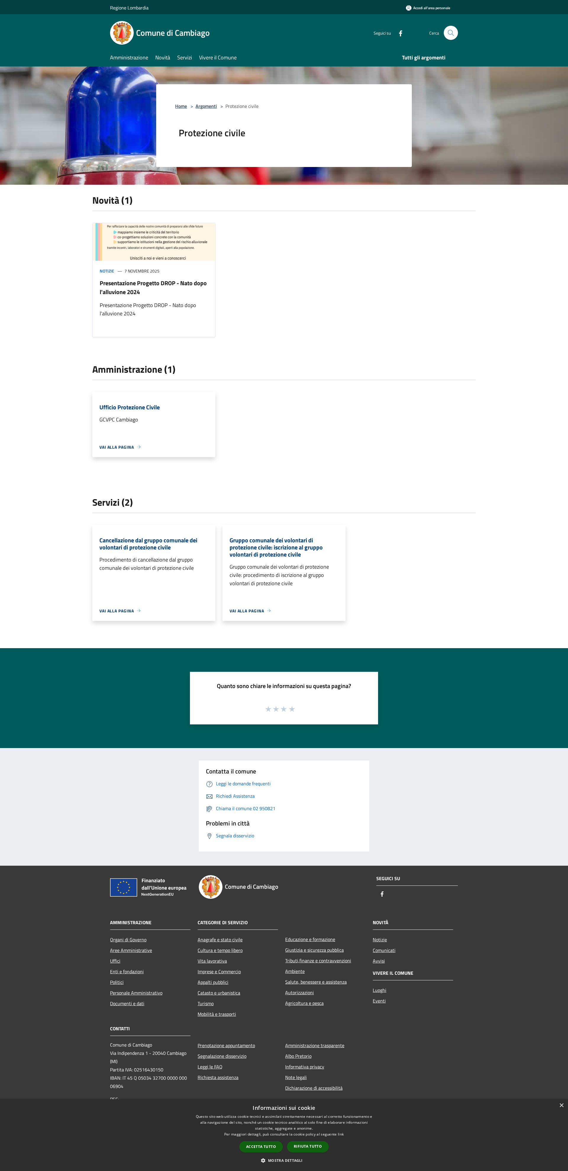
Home (181, 106)
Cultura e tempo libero (220, 950)
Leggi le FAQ (210, 1066)
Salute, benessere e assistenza (316, 981)
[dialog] (284, 1135)
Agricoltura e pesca (304, 1003)
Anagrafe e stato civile (220, 939)
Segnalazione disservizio (222, 1056)
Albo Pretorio (298, 1056)
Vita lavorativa (212, 960)
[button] (283, 1160)
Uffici (115, 960)
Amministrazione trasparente (314, 1045)
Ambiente (295, 971)
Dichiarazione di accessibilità (314, 1087)
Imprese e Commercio (219, 971)
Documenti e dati (127, 1003)
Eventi (379, 1000)
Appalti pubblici (213, 982)
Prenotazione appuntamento (226, 1045)
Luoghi (379, 990)
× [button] (561, 1105)
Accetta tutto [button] (261, 1146)
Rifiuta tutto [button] (308, 1146)
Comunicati (384, 950)
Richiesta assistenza (218, 1077)
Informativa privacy (304, 1066)
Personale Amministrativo (136, 992)
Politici (117, 982)
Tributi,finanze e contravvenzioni (318, 960)
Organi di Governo (128, 939)
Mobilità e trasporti (217, 1014)
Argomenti (206, 106)
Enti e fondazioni (127, 971)
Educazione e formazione (310, 939)
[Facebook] (398, 33)
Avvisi (379, 960)
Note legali (296, 1077)
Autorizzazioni (299, 992)
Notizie (107, 271)
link (341, 1134)
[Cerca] (451, 33)
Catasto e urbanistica (219, 992)
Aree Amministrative (131, 950)
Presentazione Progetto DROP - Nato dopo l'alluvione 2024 (153, 287)
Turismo (206, 1003)
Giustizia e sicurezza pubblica (314, 949)
